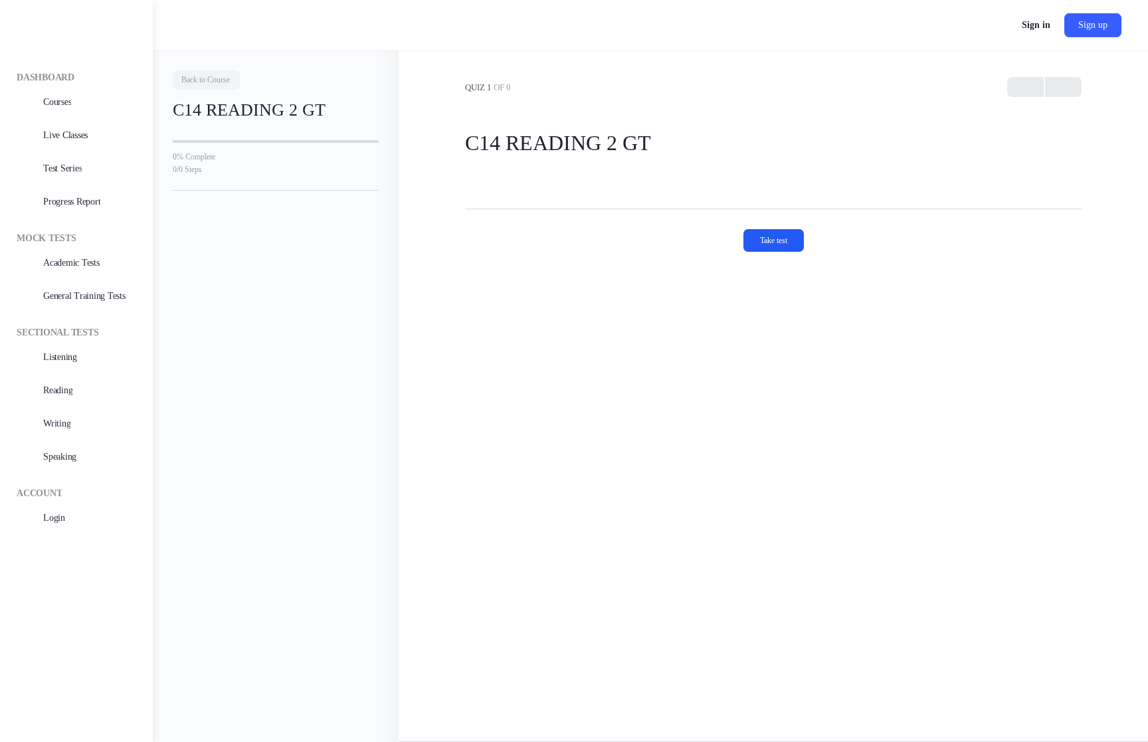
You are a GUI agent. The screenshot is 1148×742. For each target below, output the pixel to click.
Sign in (1036, 25)
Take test (773, 240)
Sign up (1092, 25)
